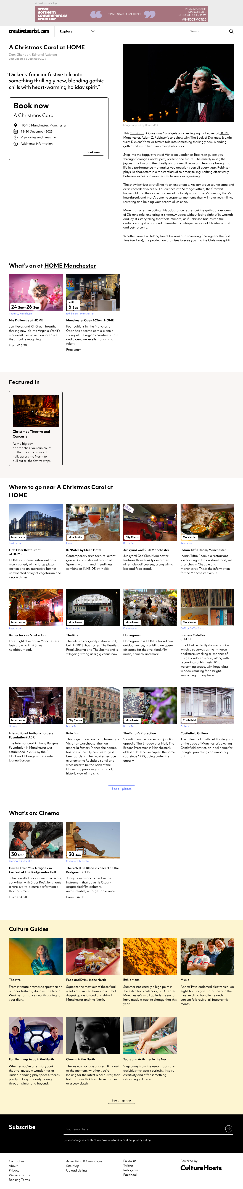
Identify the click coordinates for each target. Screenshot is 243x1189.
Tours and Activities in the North (146, 1059)
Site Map (72, 1165)
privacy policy (141, 1140)
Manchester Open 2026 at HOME (90, 320)
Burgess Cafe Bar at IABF (193, 637)
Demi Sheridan (19, 54)
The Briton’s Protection (139, 733)
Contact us (16, 1161)
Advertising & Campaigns (84, 1161)
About (13, 1165)
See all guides (122, 1100)
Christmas (137, 133)
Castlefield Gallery (194, 733)
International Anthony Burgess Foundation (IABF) (31, 735)
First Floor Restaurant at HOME (25, 552)
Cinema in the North (80, 1059)
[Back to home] (29, 32)
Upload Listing (76, 1170)
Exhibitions (131, 980)
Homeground (132, 635)
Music (185, 980)
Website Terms (19, 1175)
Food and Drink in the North (86, 980)
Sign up (229, 1129)
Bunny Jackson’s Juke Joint (28, 635)
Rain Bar (72, 733)
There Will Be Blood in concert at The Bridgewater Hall (92, 870)
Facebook (130, 1174)
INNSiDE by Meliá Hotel (83, 550)
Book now (93, 152)
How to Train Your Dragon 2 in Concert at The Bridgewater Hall (32, 870)
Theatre (15, 980)
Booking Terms (19, 1179)
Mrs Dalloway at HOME (26, 320)
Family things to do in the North (31, 1059)
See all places (121, 789)
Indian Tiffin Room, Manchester (203, 550)
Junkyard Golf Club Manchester (146, 550)
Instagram (130, 1170)
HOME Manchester (34, 125)
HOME (224, 133)
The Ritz (72, 635)
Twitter (128, 1165)
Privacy (14, 1170)
